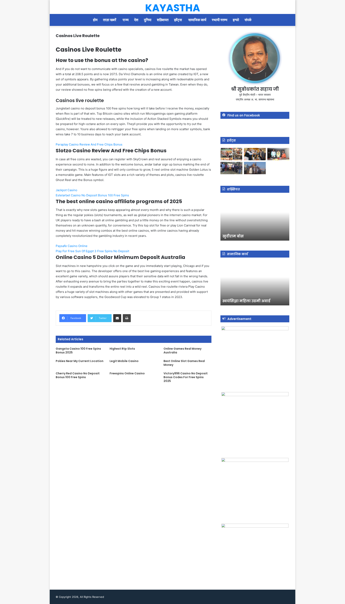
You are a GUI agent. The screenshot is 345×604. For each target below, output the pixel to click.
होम (95, 20)
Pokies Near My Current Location (79, 361)
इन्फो (236, 20)
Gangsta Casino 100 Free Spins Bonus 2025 (78, 350)
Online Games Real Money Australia (182, 350)
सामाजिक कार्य (197, 20)
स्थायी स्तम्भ (219, 20)
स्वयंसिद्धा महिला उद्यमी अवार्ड (246, 300)
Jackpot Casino (66, 190)
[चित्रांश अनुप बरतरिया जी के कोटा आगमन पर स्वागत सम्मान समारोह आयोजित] (231, 154)
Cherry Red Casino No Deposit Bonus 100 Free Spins (78, 375)
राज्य (126, 20)
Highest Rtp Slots (122, 349)
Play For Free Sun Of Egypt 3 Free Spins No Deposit (92, 251)
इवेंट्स (178, 20)
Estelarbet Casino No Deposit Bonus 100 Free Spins (92, 195)
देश (136, 20)
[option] (254, 219)
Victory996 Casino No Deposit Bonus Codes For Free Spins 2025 (186, 377)
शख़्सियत (163, 20)
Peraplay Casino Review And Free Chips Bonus (89, 144)
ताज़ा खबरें (110, 20)
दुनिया (147, 20)
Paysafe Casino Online (71, 246)
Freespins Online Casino (127, 373)
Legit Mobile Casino (124, 361)
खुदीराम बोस (233, 236)
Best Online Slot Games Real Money (184, 363)
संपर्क (248, 20)
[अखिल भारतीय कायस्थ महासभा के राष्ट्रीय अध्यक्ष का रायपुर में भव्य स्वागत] (255, 154)
